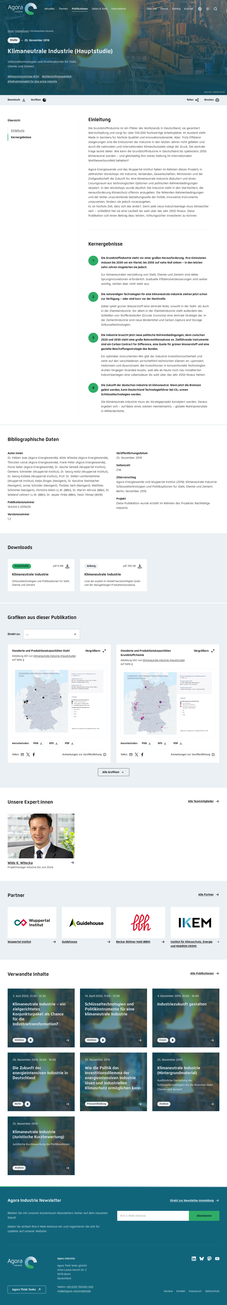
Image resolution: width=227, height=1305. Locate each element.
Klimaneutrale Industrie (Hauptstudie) (55, 656)
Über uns (152, 9)
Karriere (168, 1291)
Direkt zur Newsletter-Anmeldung (192, 1200)
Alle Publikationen (202, 973)
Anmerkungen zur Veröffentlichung (82, 754)
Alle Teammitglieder (201, 801)
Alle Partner (206, 894)
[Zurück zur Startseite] (22, 9)
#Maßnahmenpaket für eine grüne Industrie (32, 81)
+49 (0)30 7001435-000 (79, 1287)
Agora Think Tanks (24, 1289)
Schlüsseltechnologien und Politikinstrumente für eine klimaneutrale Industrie (109, 1009)
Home (10, 31)
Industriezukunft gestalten (182, 1004)
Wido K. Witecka (20, 863)
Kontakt (188, 9)
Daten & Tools (99, 9)
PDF (67, 743)
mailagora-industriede (74, 1291)
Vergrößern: (93, 650)
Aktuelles (49, 9)
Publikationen (80, 9)
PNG (35, 743)
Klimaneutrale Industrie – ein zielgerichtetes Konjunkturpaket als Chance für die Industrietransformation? (39, 1014)
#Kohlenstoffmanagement (56, 76)
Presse (164, 9)
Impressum (195, 1291)
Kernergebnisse (21, 137)
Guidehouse (69, 941)
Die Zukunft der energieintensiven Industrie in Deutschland (40, 1073)
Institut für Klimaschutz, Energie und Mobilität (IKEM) (191, 944)
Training (176, 9)
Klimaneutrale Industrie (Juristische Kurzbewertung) (38, 1134)
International (118, 9)
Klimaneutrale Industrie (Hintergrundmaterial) (178, 1070)
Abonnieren (204, 1215)
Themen (63, 9)
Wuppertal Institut (19, 941)
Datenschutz (212, 1291)
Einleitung (17, 130)
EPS (51, 743)
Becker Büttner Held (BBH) (133, 941)
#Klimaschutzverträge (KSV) (23, 76)
